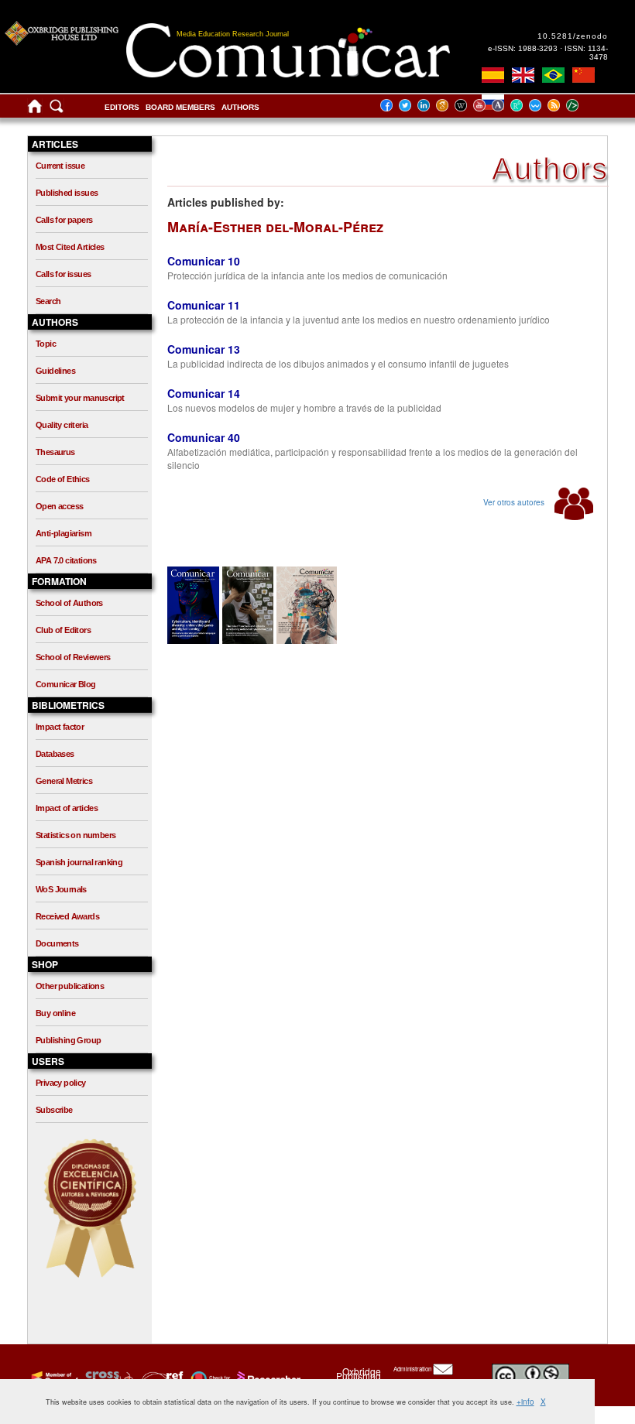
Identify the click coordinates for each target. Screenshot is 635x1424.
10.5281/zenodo (572, 36)
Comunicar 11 (203, 305)
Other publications (70, 986)
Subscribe (54, 1109)
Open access (59, 506)
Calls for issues (63, 274)
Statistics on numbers (75, 835)
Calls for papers (64, 219)
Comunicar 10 (203, 261)
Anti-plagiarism (63, 533)
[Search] (56, 109)
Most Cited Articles (70, 247)
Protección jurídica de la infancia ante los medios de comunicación (307, 275)
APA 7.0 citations (66, 560)
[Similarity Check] (107, 1378)
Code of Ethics (63, 479)
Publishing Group (68, 1040)
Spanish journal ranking (79, 862)
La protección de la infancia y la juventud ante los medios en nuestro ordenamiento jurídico (358, 319)
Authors (240, 107)
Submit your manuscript (80, 397)
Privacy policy (61, 1082)
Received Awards (67, 916)
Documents (57, 943)
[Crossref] (53, 1378)
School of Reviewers (73, 657)
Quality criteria (62, 425)
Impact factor (60, 726)
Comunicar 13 (203, 349)
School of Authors (69, 603)
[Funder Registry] (160, 1378)
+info (525, 1401)
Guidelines (55, 370)
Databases (55, 753)
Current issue (60, 165)
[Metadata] (585, 105)
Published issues (67, 192)
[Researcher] (267, 1378)
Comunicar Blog (66, 684)
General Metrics (64, 781)
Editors (122, 107)
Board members (180, 107)
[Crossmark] (209, 1378)
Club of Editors (63, 630)
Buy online (55, 1013)
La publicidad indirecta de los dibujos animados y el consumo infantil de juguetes (338, 363)
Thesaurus (55, 452)
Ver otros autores (515, 502)
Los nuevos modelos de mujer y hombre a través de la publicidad (304, 407)
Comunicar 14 (203, 393)
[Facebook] (391, 105)
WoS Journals (61, 889)
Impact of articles (67, 808)
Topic (46, 343)
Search (48, 301)
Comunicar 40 (203, 437)
